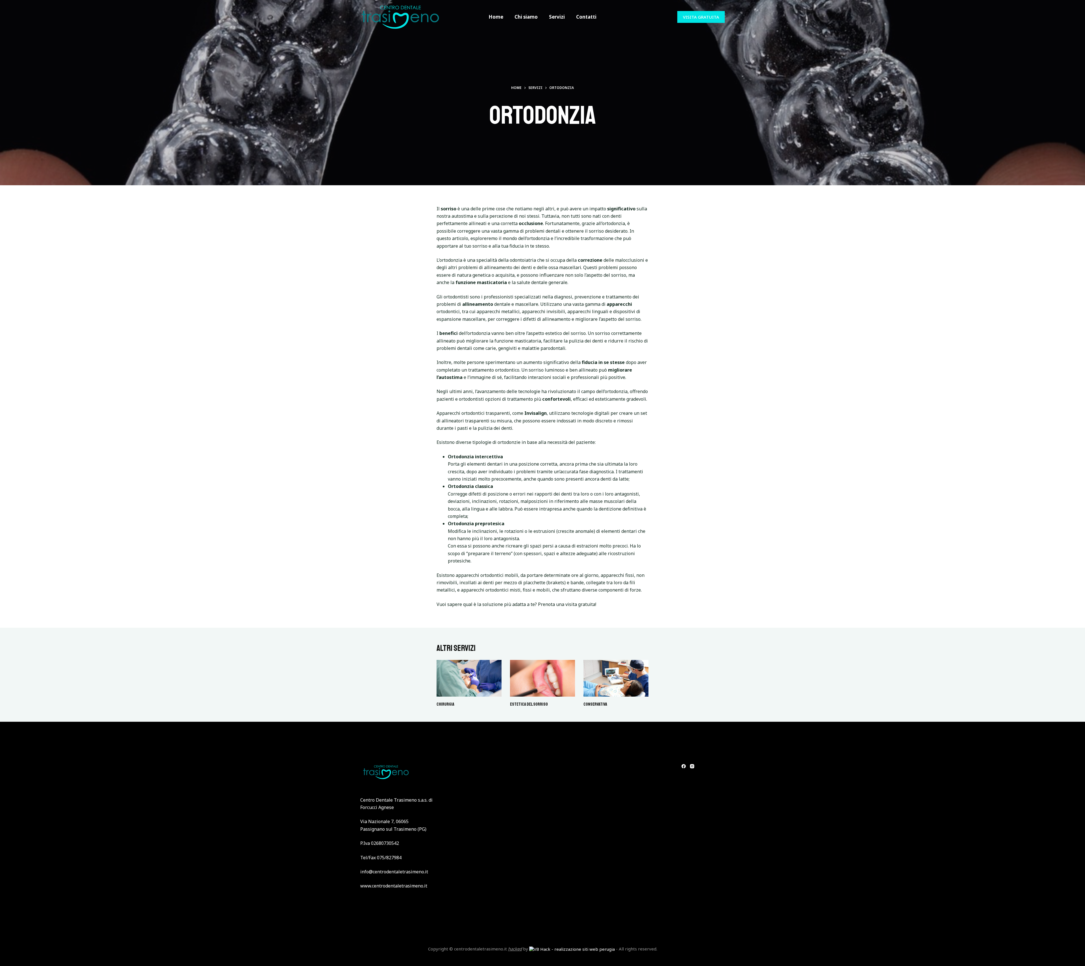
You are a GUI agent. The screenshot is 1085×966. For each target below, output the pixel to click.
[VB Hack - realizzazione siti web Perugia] (572, 949)
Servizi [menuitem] (557, 17)
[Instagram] (692, 766)
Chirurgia (445, 704)
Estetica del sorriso (529, 704)
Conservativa (595, 704)
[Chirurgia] (469, 678)
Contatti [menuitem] (586, 17)
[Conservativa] (615, 678)
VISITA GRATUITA (701, 17)
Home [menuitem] (496, 17)
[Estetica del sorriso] (542, 678)
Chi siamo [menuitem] (526, 17)
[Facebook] (684, 766)
